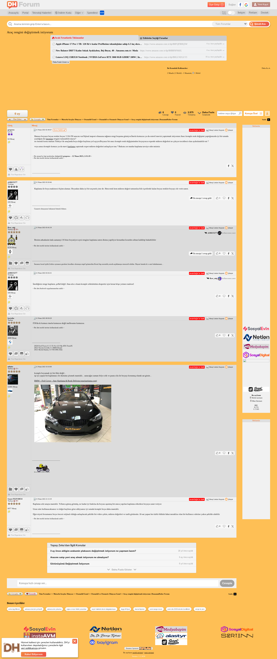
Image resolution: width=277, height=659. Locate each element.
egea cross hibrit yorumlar (76, 609)
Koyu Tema (224, 13)
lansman (49, 139)
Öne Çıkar (17, 119)
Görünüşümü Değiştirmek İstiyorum (69, 563)
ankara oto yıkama (54, 609)
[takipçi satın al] (256, 331)
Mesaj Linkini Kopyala (216, 130)
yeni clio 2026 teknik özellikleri (179, 609)
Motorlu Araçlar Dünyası (71, 119)
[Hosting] (256, 341)
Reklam (253, 12)
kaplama (71, 146)
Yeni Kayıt (263, 4)
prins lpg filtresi (14, 609)
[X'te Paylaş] (232, 166)
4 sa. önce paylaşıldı (214, 44)
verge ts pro (199, 609)
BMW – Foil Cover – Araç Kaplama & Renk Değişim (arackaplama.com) (65, 381)
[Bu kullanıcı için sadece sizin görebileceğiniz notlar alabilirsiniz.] (9, 142)
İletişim (241, 12)
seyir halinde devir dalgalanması (104, 609)
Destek (265, 12)
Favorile (32, 594)
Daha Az (265, 68)
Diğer (78, 12)
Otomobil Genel (90, 119)
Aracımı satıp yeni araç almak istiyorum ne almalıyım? (79, 557)
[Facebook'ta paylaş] (228, 166)
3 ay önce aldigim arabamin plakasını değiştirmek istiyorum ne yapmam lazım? (93, 551)
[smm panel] (256, 348)
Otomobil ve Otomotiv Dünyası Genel (114, 119)
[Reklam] (102, 13)
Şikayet (230, 130)
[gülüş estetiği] (105, 638)
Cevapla (37, 119)
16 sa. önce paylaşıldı (214, 57)
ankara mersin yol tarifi (33, 609)
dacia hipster (139, 609)
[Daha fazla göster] (61, 62)
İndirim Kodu (64, 12)
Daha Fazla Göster (121, 569)
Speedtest (92, 12)
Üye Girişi (214, 4)
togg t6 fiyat (125, 609)
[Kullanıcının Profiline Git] (13, 195)
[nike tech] (237, 638)
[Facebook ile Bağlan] (240, 4)
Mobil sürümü (257, 398)
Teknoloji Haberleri (41, 12)
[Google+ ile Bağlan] (246, 4)
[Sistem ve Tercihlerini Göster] (10, 206)
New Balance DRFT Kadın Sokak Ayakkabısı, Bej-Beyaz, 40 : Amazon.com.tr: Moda (97, 50)
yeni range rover (156, 609)
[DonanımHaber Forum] (24, 4)
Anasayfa (13, 12)
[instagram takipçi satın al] (256, 357)
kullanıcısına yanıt (221, 233)
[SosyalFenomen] (256, 391)
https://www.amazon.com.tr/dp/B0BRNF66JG (161, 50)
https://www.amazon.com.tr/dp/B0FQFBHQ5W (165, 44)
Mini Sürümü (257, 401)
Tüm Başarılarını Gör (18, 174)
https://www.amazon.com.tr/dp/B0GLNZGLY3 (165, 57)
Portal (25, 12)
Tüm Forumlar (53, 119)
